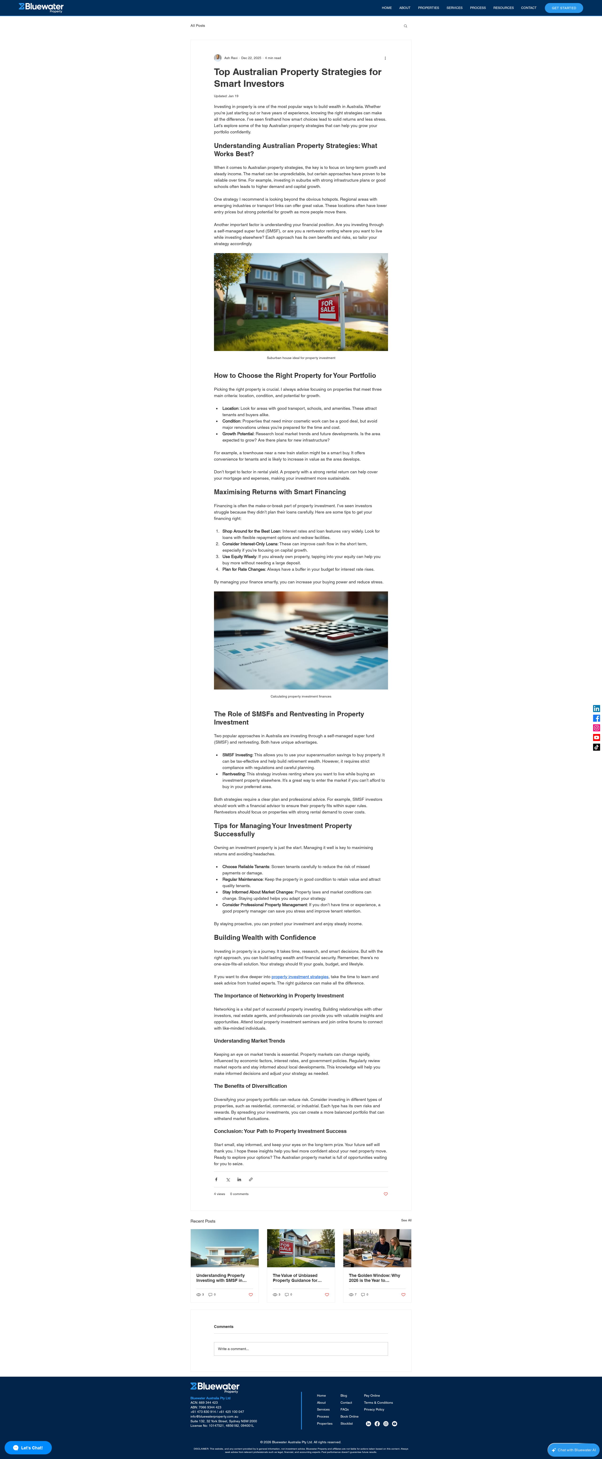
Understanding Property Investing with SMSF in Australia (220, 1278)
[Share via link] (251, 1179)
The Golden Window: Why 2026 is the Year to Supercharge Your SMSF (374, 1278)
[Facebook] (596, 718)
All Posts (197, 25)
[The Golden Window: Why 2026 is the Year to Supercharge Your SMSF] (377, 1248)
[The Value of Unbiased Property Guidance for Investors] (301, 1248)
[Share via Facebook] (216, 1179)
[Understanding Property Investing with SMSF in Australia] (225, 1248)
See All (406, 1220)
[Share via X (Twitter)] (228, 1179)
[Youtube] (596, 737)
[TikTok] (596, 747)
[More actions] (385, 58)
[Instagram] (596, 727)
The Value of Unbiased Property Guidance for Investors (295, 1278)
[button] (405, 26)
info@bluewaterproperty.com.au (214, 1416)
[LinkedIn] (596, 708)
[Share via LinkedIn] (239, 1179)
